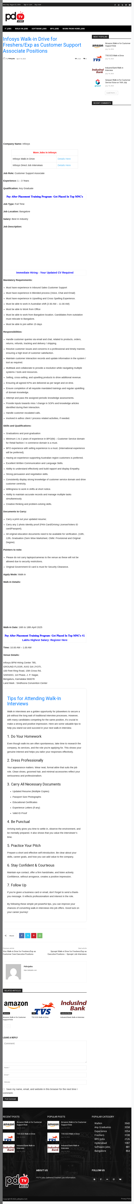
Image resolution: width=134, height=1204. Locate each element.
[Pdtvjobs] (4, 58)
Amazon (6, 1013)
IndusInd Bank (66, 1013)
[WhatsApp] (39, 935)
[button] (128, 28)
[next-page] (8, 1026)
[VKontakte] (120, 1179)
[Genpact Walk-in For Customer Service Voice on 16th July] (98, 83)
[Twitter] (122, 4)
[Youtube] (129, 4)
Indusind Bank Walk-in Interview (72, 1017)
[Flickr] (107, 1179)
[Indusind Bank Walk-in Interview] (73, 1005)
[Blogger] (94, 1179)
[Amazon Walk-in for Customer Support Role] (16, 1005)
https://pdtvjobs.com (30, 970)
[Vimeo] (125, 4)
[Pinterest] (33, 935)
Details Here (64, 159)
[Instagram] (118, 4)
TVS (33, 1013)
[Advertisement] (44, 84)
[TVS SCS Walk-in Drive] (45, 1005)
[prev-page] (4, 1026)
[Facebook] (115, 4)
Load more (111, 93)
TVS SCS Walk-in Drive (40, 1017)
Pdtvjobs (11, 59)
